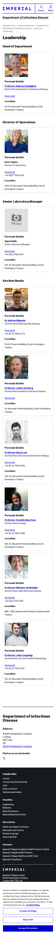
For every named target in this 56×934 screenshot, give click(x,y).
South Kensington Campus (17, 746)
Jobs (5, 785)
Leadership (8, 31)
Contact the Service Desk (15, 782)
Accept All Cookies (28, 928)
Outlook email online (12, 792)
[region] (28, 908)
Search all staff (10, 837)
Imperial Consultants (12, 859)
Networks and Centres (13, 830)
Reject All (28, 920)
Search (41, 10)
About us (38, 28)
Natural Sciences (11, 811)
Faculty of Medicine (25, 25)
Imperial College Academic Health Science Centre (26, 849)
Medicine (7, 807)
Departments (42, 25)
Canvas (6, 778)
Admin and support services (16, 826)
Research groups (11, 833)
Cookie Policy (33, 905)
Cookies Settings (27, 911)
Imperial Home (9, 25)
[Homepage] (19, 8)
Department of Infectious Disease (25, 17)
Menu (50, 10)
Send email (10, 96)
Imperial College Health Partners (18, 852)
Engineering (8, 804)
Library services (10, 788)
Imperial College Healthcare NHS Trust (20, 856)
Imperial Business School (14, 814)
